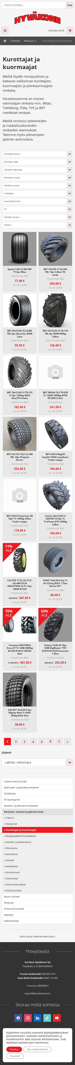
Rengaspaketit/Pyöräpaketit (21, 836)
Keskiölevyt (12, 866)
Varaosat (9, 902)
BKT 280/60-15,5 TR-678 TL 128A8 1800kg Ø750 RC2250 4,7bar (55, 395)
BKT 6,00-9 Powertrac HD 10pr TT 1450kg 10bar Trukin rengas (20, 518)
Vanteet (10, 860)
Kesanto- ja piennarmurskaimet (21, 805)
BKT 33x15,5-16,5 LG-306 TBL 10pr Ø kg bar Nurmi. (20, 457)
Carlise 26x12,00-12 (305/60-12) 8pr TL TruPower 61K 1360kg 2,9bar (55, 520)
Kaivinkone (12, 854)
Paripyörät (11, 823)
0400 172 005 (51, 978)
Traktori (10, 817)
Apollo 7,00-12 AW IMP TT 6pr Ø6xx (20, 271)
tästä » (51, 936)
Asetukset (15, 1055)
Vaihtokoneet (11, 920)
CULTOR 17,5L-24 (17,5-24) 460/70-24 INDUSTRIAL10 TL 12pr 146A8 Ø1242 (19, 585)
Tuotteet (15, 40)
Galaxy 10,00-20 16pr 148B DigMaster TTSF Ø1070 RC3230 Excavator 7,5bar (55, 649)
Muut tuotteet (12, 896)
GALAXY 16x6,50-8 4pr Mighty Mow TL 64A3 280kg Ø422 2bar (19, 712)
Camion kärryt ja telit (15, 781)
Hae (69, 5)
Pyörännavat (13, 872)
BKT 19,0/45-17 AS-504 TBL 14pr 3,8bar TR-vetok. (55, 272)
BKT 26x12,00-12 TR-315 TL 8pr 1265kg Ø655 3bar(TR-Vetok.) (19, 395)
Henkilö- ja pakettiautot (18, 842)
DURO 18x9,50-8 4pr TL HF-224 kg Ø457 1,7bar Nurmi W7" (55, 583)
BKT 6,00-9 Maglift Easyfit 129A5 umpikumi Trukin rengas (55, 457)
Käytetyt (8, 914)
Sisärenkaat (12, 878)
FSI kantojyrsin (12, 799)
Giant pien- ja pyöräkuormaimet (21, 787)
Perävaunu (11, 848)
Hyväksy (14, 1049)
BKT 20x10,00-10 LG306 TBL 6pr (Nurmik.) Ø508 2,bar (19, 333)
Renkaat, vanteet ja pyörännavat (31, 40)
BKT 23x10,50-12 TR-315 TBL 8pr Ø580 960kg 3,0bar (55, 333)
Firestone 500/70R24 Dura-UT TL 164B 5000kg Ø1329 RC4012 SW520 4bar (20, 649)
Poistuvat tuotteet (14, 908)
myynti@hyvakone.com (37, 993)
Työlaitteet (10, 793)
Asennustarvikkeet (16, 884)
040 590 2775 (48, 974)
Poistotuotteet (14, 890)
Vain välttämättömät (37, 1049)
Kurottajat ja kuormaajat (21, 830)
